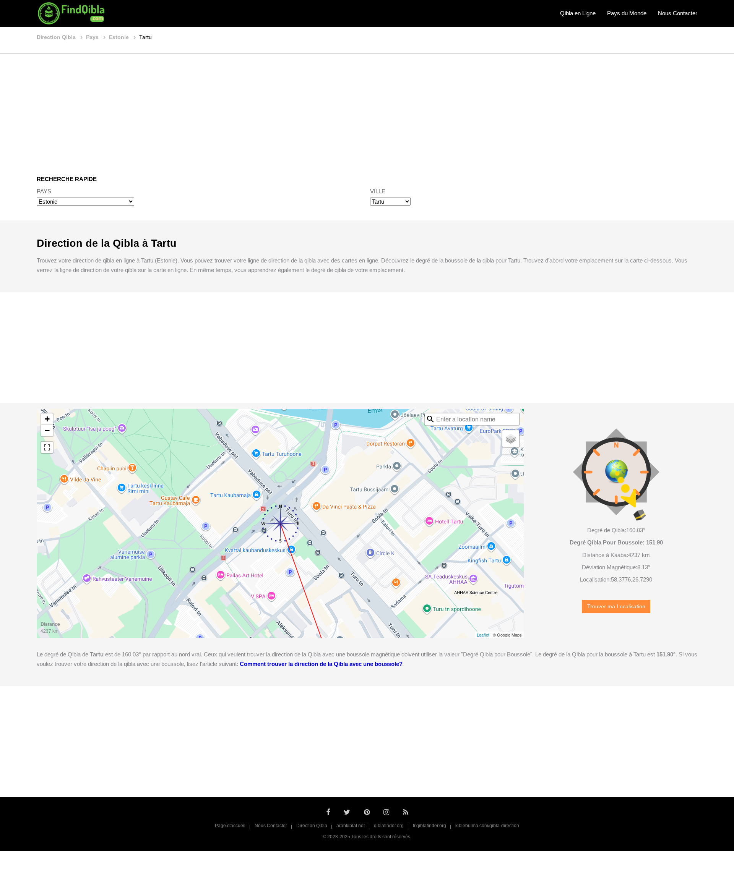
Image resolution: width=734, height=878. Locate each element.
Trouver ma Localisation (616, 606)
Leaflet (483, 635)
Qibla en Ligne (578, 13)
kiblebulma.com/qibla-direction (487, 825)
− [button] (47, 430)
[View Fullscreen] (47, 447)
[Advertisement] (367, 108)
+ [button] (47, 419)
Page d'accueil (230, 825)
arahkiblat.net (350, 825)
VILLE (377, 191)
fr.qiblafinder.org (429, 825)
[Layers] (510, 438)
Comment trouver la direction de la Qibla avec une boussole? (321, 664)
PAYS (44, 191)
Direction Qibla (311, 825)
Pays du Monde (626, 13)
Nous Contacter (677, 13)
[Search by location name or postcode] (430, 419)
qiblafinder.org (389, 825)
